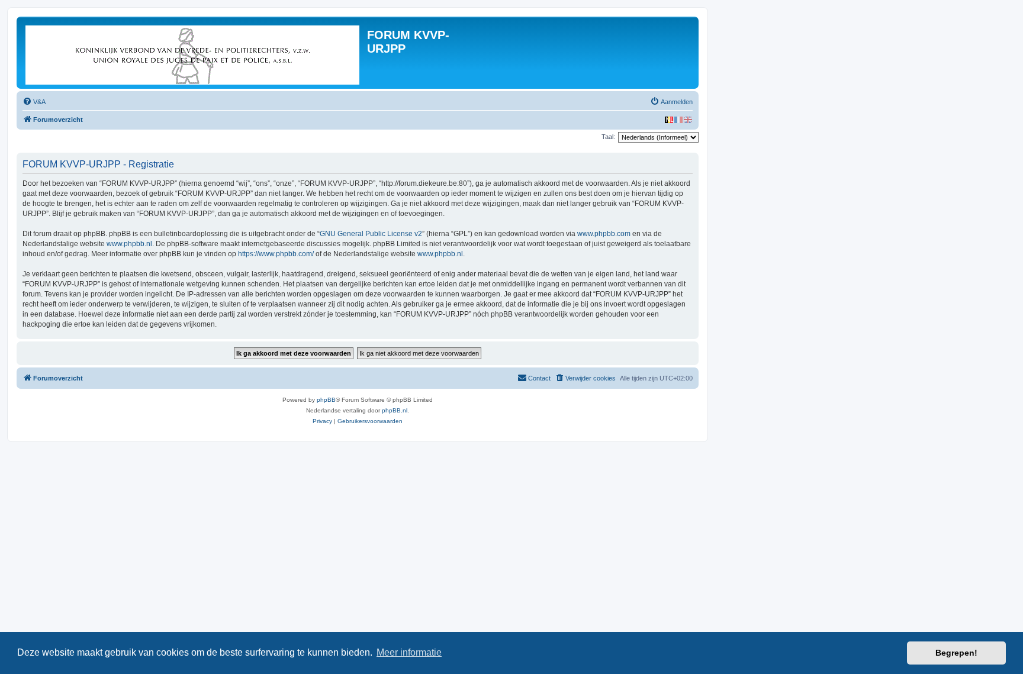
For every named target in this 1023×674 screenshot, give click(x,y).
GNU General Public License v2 (371, 234)
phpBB (326, 399)
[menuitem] (34, 102)
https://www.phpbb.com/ (276, 254)
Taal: (608, 136)
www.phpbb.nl (129, 244)
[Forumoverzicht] (193, 53)
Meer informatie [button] (409, 652)
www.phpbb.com (603, 234)
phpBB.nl (394, 410)
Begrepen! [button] (956, 652)
